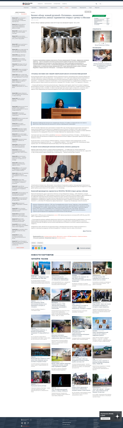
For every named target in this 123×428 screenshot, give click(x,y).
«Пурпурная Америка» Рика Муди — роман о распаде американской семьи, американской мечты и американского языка (40, 388)
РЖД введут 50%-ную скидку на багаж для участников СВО (19, 65)
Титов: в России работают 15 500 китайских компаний (18, 99)
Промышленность (43, 7)
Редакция (96, 419)
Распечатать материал (85, 248)
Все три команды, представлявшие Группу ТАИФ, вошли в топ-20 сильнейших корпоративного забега (81, 391)
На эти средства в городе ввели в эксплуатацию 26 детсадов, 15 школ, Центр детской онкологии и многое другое (40, 334)
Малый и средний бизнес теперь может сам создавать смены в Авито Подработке (20, 225)
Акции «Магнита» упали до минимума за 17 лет (18, 55)
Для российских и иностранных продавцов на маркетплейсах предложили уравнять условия (19, 26)
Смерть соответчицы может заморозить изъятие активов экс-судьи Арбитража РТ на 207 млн (20, 76)
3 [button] (103, 43)
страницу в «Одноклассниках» (79, 236)
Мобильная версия (66, 422)
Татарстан (40, 242)
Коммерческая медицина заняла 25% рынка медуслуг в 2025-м (18, 164)
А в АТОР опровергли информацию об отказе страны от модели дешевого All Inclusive (40, 362)
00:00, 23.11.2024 (34, 20)
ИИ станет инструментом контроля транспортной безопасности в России (19, 236)
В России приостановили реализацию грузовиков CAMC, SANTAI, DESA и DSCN (19, 151)
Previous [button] (93, 36)
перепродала (58, 135)
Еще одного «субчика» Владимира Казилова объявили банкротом (61, 367)
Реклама (95, 420)
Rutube (58, 238)
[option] (102, 36)
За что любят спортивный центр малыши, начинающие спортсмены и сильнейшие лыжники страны (102, 392)
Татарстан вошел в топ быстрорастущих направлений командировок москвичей (20, 194)
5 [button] (106, 62)
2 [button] (101, 43)
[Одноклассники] (89, 12)
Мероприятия (83, 7)
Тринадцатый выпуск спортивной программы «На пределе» (81, 309)
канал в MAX (67, 236)
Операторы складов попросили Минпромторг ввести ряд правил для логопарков (19, 130)
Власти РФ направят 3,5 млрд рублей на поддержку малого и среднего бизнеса (19, 169)
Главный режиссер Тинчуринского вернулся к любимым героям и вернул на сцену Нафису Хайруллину (61, 392)
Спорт (90, 7)
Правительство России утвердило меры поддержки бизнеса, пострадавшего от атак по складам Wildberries (20, 108)
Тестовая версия (66, 424)
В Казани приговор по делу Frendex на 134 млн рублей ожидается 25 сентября (20, 70)
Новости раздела (20, 247)
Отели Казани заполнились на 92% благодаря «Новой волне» (19, 114)
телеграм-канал (48, 236)
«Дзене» (63, 238)
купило (56, 215)
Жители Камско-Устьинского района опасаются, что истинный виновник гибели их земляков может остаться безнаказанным (61, 339)
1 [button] (99, 43)
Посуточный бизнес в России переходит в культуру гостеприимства (19, 45)
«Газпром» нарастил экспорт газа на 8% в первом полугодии (19, 32)
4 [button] (105, 43)
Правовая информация (96, 423)
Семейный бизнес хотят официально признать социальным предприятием (19, 146)
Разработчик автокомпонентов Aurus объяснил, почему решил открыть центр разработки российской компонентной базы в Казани (102, 308)
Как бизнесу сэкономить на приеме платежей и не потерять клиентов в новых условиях (81, 281)
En (100, 3)
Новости (40, 3)
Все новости (24, 13)
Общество (97, 7)
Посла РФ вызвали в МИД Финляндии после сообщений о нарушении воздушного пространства (20, 243)
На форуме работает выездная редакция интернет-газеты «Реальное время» (81, 335)
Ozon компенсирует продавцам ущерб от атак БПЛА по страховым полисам (20, 135)
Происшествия (75, 357)
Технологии (74, 7)
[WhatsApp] (39, 248)
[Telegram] (42, 248)
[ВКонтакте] (86, 12)
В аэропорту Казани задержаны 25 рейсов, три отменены (19, 140)
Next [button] (111, 36)
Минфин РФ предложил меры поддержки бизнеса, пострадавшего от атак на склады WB (20, 175)
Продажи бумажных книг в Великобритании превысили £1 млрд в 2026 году (20, 94)
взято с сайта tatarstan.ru (66, 119)
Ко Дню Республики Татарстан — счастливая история (39, 306)
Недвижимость (54, 7)
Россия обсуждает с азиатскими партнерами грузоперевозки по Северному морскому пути (19, 19)
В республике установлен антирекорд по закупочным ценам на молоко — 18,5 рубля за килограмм (102, 280)
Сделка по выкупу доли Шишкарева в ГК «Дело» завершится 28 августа (20, 119)
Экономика (34, 7)
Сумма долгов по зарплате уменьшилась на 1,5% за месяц (19, 86)
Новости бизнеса (20, 12)
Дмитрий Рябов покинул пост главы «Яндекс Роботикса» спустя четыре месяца (19, 215)
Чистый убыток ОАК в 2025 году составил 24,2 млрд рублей (19, 230)
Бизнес (66, 7)
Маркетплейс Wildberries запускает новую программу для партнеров (18, 220)
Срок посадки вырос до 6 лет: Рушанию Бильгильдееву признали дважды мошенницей (20, 51)
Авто (61, 7)
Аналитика (26, 7)
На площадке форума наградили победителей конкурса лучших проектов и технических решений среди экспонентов (40, 280)
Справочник (57, 3)
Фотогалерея (48, 3)
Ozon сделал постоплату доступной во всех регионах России (18, 125)
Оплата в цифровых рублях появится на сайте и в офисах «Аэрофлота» (19, 81)
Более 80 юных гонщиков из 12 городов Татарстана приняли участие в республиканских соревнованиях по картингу (101, 365)
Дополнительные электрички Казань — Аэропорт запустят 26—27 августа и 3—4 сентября (19, 158)
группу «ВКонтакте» (58, 236)
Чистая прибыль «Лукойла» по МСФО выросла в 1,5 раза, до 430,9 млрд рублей (19, 37)
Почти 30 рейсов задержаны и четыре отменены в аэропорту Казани (19, 209)
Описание (96, 424)
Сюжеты (64, 3)
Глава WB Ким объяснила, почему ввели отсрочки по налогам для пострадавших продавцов (20, 188)
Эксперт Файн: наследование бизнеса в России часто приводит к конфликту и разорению (19, 181)
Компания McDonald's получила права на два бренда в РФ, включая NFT (19, 199)
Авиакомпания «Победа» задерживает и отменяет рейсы (20, 204)
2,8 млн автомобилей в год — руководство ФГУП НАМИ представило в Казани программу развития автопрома (61, 280)
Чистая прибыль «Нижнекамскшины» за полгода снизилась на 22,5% (19, 60)
